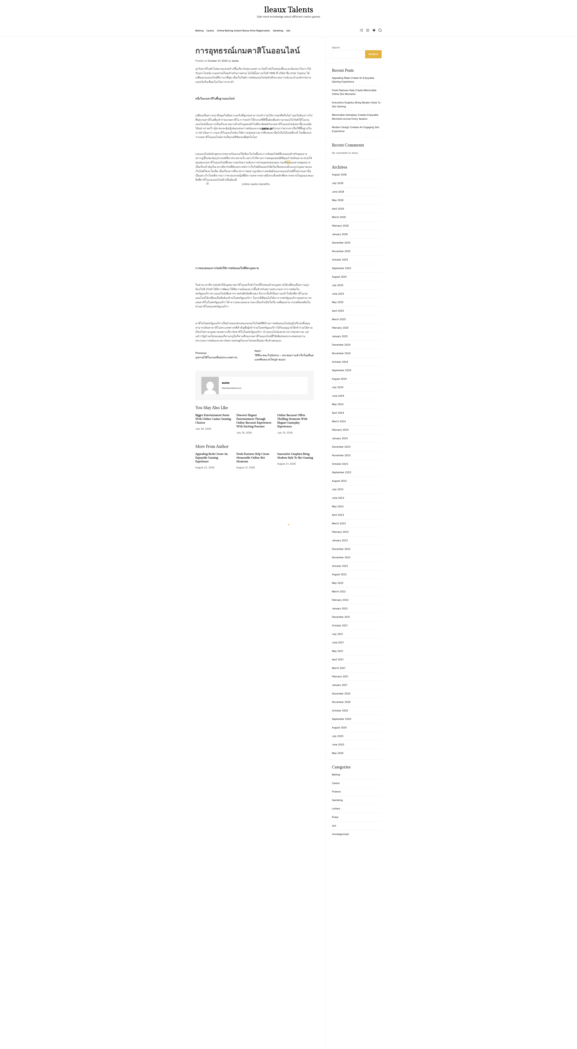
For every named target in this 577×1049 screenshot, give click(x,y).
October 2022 (340, 565)
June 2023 (338, 497)
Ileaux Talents (288, 10)
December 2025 (341, 242)
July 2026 (337, 183)
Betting (199, 30)
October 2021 (340, 625)
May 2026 (337, 200)
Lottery (336, 808)
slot (288, 30)
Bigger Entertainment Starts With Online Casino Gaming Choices (213, 418)
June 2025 (338, 293)
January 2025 (340, 336)
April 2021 (337, 659)
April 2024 (338, 412)
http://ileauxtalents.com (231, 388)
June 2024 (338, 395)
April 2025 (338, 310)
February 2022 (340, 599)
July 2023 (337, 489)
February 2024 (340, 429)
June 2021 (338, 642)
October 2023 (340, 463)
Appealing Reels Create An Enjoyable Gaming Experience (211, 457)
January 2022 (340, 608)
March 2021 (338, 667)
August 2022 (339, 574)
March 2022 (339, 591)
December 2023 (341, 446)
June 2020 (338, 744)
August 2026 (339, 174)
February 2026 (340, 225)
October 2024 (340, 361)
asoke (235, 60)
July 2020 (337, 736)
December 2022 (341, 548)
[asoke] (210, 385)
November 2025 (341, 251)
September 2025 (341, 268)
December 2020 (341, 693)
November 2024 (341, 353)
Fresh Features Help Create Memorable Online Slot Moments (252, 457)
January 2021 (339, 684)
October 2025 (340, 259)
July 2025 (337, 285)
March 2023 (339, 523)
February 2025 (340, 327)
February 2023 (340, 531)
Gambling (278, 30)
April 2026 (338, 208)
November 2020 (341, 701)
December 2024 (341, 344)
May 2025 (337, 302)
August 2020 (339, 727)
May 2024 (337, 404)
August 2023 (339, 480)
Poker (335, 817)
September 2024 (341, 370)
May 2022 (337, 582)
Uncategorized (340, 834)
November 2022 (341, 557)
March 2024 (339, 421)
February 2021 (340, 676)
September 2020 (341, 718)
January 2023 (340, 540)
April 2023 (338, 514)
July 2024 (337, 387)
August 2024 (339, 378)
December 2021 (341, 616)
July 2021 (337, 634)
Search (336, 47)
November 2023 (341, 455)
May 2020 (337, 753)
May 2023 (337, 506)
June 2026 (338, 191)
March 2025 (339, 319)
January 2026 (340, 234)
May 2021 (337, 650)
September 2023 (341, 472)
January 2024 (340, 438)
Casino (210, 30)
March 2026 (339, 217)
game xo (267, 128)
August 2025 (339, 276)
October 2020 (340, 710)
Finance (336, 791)
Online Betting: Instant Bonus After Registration (243, 30)
